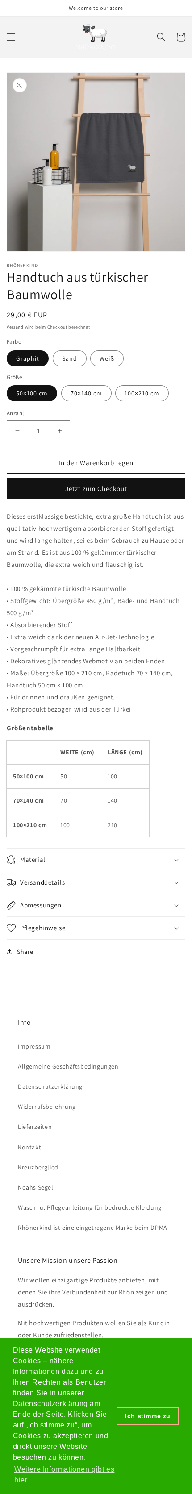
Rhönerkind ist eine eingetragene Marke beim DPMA (92, 1227)
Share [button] (25, 952)
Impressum (34, 1046)
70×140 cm (86, 393)
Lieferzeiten (35, 1127)
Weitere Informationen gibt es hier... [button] (64, 1474)
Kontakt (29, 1147)
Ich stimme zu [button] (148, 1415)
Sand (69, 358)
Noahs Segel (36, 1187)
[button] (11, 37)
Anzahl (15, 413)
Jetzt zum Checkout (96, 488)
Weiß (107, 358)
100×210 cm (142, 393)
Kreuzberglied (38, 1167)
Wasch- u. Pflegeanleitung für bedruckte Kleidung (90, 1207)
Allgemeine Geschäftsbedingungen (68, 1066)
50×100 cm (32, 393)
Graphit (27, 358)
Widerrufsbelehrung (47, 1107)
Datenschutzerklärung (50, 1086)
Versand (15, 327)
